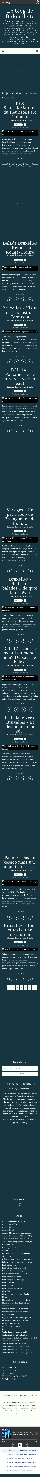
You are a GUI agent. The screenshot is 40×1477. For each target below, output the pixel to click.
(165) (9, 1379)
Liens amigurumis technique (13, 1280)
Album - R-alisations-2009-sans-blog (17, 1239)
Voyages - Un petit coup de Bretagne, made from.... (20, 516)
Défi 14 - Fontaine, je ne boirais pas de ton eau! (20, 376)
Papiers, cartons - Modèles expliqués (16, 1317)
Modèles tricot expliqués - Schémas (16, 1312)
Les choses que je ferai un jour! (14, 1274)
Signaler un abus (6, 1408)
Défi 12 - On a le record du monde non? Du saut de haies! (20, 655)
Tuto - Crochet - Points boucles (14, 1344)
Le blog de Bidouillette (20, 13)
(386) (9, 1367)
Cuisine (5, 1250)
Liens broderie (8, 1282)
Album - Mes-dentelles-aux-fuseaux (16, 1233)
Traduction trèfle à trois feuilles (14, 1335)
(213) (9, 1370)
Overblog (33, 1396)
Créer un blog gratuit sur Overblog (12, 1405)
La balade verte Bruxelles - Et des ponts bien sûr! (20, 724)
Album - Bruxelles (9, 1224)
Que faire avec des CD (11, 1326)
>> (34, 988)
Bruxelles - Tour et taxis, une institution (20, 930)
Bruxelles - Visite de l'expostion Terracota (20, 312)
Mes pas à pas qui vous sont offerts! (16, 1300)
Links (4, 1297)
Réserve (5, 1329)
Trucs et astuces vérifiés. (12, 1341)
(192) (9, 1373)
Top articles (26, 1405)
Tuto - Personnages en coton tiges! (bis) (17, 1349)
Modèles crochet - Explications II (15, 1309)
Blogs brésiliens (8, 1245)
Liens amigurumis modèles (12, 1277)
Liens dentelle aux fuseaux (12, 1288)
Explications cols (9, 1265)
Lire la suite (20, 158)
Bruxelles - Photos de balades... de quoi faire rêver (20, 586)
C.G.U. (15, 1408)
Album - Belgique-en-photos (13, 1221)
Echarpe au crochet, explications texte (17, 1262)
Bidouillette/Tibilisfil (24, 1120)
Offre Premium (9, 1411)
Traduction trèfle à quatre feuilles (15, 1332)
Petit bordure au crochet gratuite (15, 1320)
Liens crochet (7, 1285)
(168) (15, 1376)
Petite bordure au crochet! (12, 1323)
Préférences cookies (19, 1414)
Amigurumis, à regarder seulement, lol (17, 1242)
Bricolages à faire (9, 1247)
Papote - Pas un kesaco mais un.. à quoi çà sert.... (20, 862)
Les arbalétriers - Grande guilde (14, 1271)
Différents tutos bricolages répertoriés (17, 1259)
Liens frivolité (7, 1291)
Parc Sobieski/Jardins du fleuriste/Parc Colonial (20, 110)
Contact (33, 1405)
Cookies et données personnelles (24, 1411)
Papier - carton (8, 1314)
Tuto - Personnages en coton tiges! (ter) (17, 1352)
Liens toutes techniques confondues (16, 1294)
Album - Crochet (8, 1227)
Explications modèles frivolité (14, 1268)
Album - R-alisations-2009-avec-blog (17, 1236)
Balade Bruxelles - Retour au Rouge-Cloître (20, 248)
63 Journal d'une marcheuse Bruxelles (20, 120)
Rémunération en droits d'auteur (28, 1408)
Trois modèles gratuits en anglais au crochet (19, 1338)
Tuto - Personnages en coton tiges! (15, 1347)
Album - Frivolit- (9, 1230)
